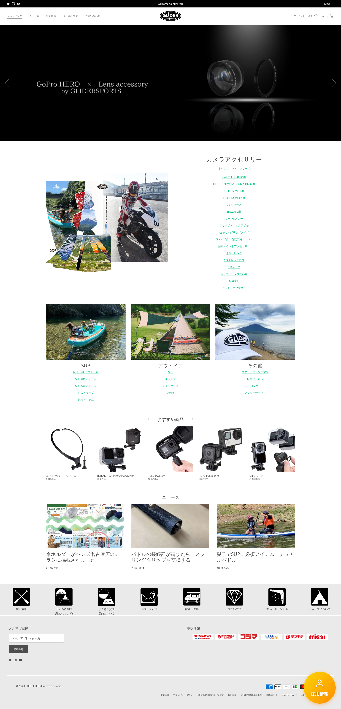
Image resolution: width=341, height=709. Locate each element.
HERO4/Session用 (234, 197)
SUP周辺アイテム (85, 379)
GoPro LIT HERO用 (234, 177)
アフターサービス (255, 392)
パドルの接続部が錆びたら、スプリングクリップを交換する (168, 556)
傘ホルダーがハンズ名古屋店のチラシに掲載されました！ (83, 556)
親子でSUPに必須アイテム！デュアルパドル (255, 556)
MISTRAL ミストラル (86, 372)
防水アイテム (86, 399)
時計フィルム (255, 379)
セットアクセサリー (234, 287)
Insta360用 (234, 211)
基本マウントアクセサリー (234, 246)
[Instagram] (13, 3)
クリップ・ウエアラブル (234, 225)
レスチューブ (86, 392)
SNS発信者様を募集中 (251, 694)
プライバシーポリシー (183, 694)
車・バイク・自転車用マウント (234, 239)
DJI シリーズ (234, 204)
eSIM (255, 386)
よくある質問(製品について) (106, 611)
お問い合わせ (92, 16)
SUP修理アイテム (85, 386)
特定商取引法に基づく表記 (211, 694)
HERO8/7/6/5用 (234, 191)
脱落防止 (234, 281)
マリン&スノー (234, 218)
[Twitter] (8, 3)
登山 (170, 372)
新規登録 (18, 649)
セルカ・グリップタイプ (234, 232)
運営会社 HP (272, 694)
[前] (7, 83)
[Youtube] (18, 3)
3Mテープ (234, 267)
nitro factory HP (289, 694)
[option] (170, 83)
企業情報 (164, 694)
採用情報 (232, 694)
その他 (170, 392)
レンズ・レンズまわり (234, 274)
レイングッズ (170, 386)
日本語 (327, 3)
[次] (334, 83)
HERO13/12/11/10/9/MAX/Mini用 (234, 184)
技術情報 (51, 16)
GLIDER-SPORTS (32, 685)
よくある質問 (70, 16)
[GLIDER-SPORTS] (170, 16)
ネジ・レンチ (234, 253)
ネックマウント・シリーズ (234, 168)
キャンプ (170, 379)
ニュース (34, 16)
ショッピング (14, 16)
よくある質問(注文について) (64, 611)
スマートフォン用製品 (255, 372)
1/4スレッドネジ (234, 260)
